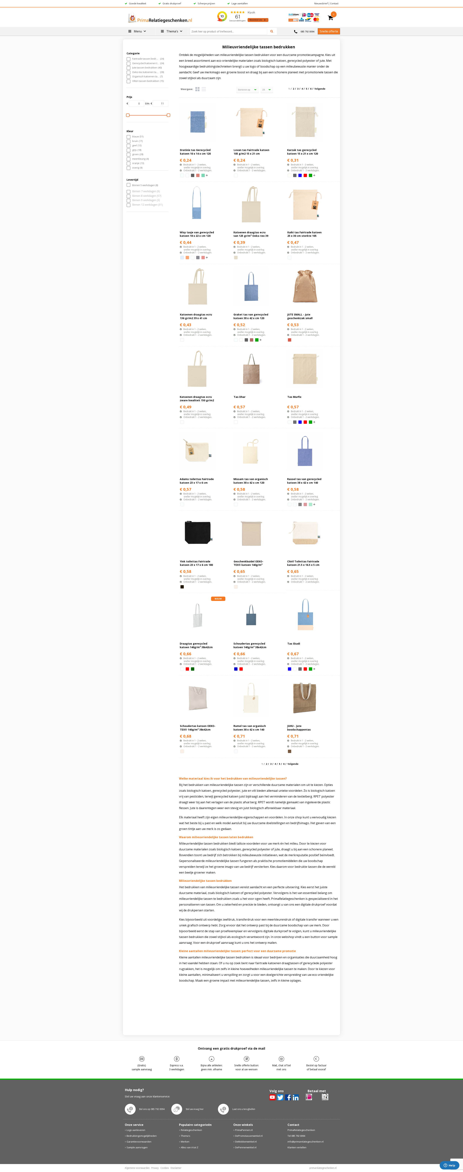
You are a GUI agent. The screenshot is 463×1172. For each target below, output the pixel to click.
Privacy (155, 1167)
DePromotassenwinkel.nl (249, 1135)
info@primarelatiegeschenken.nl (306, 1141)
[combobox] (230, 31)
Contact (334, 3)
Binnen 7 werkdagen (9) (146, 191)
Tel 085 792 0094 (296, 1135)
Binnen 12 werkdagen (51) (147, 204)
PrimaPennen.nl (244, 1130)
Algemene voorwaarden (137, 1167)
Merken (185, 1141)
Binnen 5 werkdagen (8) (145, 185)
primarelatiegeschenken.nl (323, 1167)
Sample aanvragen (137, 1147)
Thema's (185, 1135)
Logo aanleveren (136, 1130)
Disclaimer (176, 1167)
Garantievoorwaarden (139, 1141)
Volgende (320, 88)
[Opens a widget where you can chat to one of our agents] (449, 1165)
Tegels (197, 89)
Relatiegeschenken (191, 1130)
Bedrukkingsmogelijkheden (142, 1135)
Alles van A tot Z (189, 1147)
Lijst (204, 89)
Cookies (164, 1167)
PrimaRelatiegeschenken (301, 1130)
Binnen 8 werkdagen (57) (146, 195)
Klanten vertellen (297, 1147)
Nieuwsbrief (321, 3)
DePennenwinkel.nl (245, 1147)
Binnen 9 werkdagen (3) (146, 200)
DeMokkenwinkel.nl (246, 1141)
